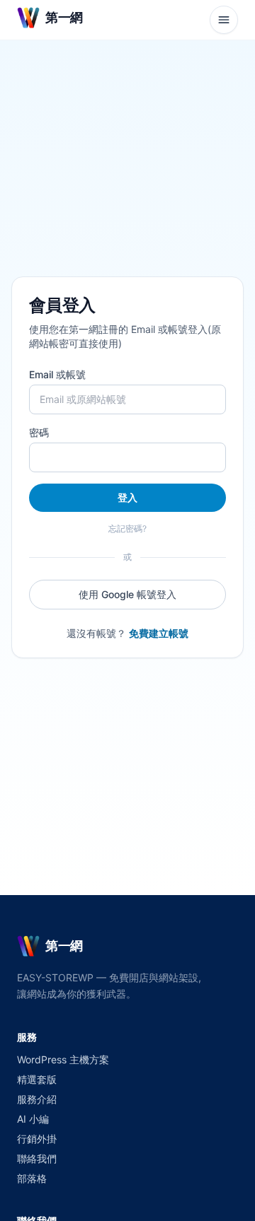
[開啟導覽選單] (224, 20)
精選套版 (37, 1079)
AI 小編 (33, 1119)
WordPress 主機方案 (63, 1059)
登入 (127, 497)
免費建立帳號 (158, 633)
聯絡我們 (37, 1158)
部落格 (32, 1178)
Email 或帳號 (57, 374)
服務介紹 (37, 1099)
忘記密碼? (127, 528)
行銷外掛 (37, 1139)
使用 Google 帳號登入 (127, 594)
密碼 (39, 432)
